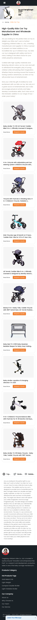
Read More (6, 132)
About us (5, 597)
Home (7, 22)
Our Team (5, 604)
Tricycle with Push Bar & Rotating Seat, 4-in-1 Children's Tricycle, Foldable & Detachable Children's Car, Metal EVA (18, 201)
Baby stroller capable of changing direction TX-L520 (15, 381)
